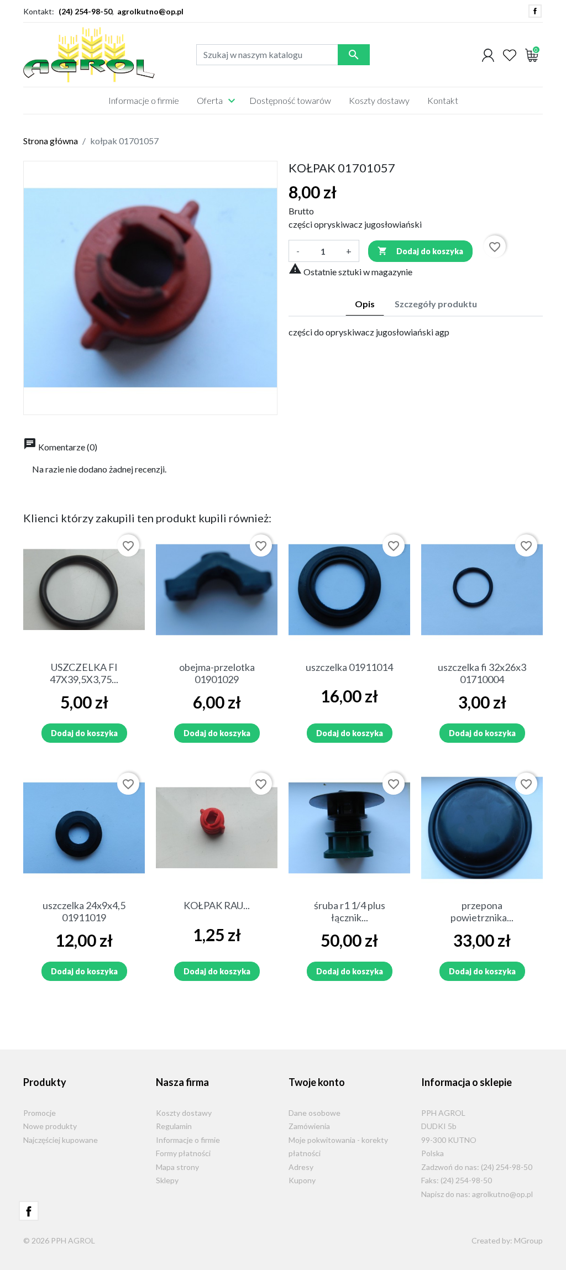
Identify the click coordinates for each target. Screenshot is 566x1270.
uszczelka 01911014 (349, 667)
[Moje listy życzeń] (510, 54)
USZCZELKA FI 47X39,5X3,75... (84, 673)
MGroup (528, 1240)
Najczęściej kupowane (60, 1140)
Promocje (39, 1112)
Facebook (535, 11)
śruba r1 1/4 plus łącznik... (349, 911)
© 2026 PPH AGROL (59, 1240)
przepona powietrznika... (481, 911)
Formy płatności (183, 1153)
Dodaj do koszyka (420, 251)
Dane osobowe (314, 1112)
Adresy (301, 1167)
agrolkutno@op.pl (150, 11)
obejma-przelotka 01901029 (217, 673)
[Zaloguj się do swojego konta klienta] (488, 54)
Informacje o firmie (188, 1140)
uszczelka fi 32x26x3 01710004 (482, 673)
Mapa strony (177, 1167)
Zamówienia (309, 1126)
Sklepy (167, 1180)
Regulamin (174, 1126)
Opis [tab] (365, 303)
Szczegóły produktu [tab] (436, 303)
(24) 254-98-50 (85, 11)
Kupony (302, 1180)
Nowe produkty (50, 1126)
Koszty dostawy (184, 1112)
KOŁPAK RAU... (217, 905)
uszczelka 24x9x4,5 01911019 (84, 911)
